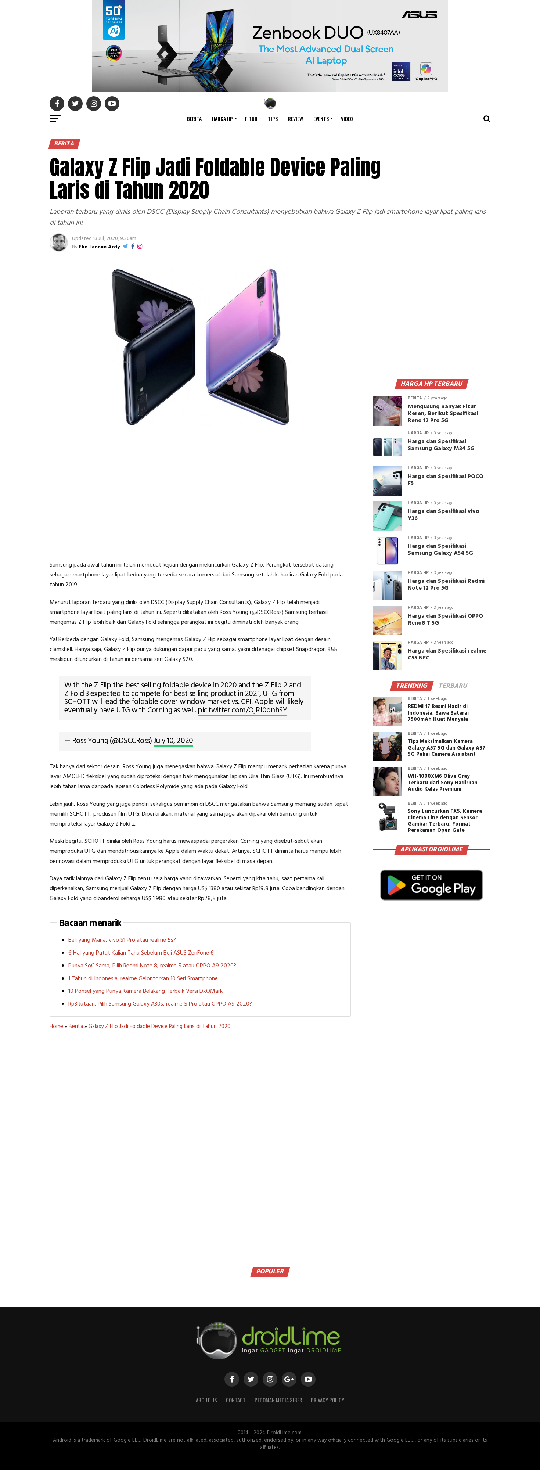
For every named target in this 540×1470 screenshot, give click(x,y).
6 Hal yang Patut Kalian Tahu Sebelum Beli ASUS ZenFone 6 (141, 953)
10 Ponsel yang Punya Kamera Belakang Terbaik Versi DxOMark (145, 991)
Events (321, 118)
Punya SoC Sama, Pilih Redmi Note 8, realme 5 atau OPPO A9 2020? (152, 966)
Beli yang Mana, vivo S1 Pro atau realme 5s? (122, 940)
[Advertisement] (200, 497)
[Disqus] (200, 1145)
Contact (236, 1400)
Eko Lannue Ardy (99, 247)
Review (295, 118)
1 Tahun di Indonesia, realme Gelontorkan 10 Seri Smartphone (143, 979)
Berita (194, 118)
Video (347, 118)
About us (206, 1400)
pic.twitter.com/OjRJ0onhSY (242, 710)
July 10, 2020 (173, 741)
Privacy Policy (327, 1400)
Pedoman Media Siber (278, 1400)
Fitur (251, 118)
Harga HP (222, 118)
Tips (273, 118)
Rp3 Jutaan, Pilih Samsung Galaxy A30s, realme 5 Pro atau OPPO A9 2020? (160, 1004)
